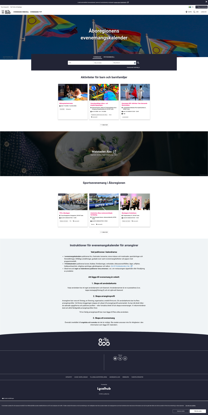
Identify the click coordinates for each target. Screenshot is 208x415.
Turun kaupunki (5, 7)
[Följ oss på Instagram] (125, 358)
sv (193, 6)
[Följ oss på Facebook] (115, 358)
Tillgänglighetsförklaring (98, 377)
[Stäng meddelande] (206, 1)
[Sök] (138, 63)
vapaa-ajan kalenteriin (120, 2)
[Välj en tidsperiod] (134, 63)
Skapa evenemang (202, 7)
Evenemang (97, 57)
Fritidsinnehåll (109, 57)
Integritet (69, 377)
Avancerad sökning (133, 67)
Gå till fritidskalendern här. (120, 266)
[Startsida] (6, 12)
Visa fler (105, 125)
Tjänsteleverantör (137, 377)
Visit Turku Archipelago (16, 7)
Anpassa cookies (181, 411)
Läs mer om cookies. (190, 405)
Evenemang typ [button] (36, 12)
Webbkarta (125, 377)
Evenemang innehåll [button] (21, 12)
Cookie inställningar (9, 398)
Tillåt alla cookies (198, 411)
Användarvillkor (114, 377)
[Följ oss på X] (120, 358)
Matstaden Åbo (102, 151)
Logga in (203, 12)
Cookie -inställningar (81, 377)
